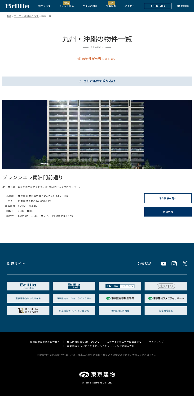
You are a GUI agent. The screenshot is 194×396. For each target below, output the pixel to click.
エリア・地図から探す (26, 16)
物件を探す (44, 6)
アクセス (130, 6)
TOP (9, 16)
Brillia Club (158, 5)
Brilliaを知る (66, 4)
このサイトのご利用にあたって (124, 342)
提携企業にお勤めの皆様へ (45, 342)
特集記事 (111, 4)
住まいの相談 (90, 6)
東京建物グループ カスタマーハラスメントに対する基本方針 (100, 346)
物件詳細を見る (167, 198)
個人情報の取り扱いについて (83, 342)
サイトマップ (156, 342)
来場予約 (168, 211)
